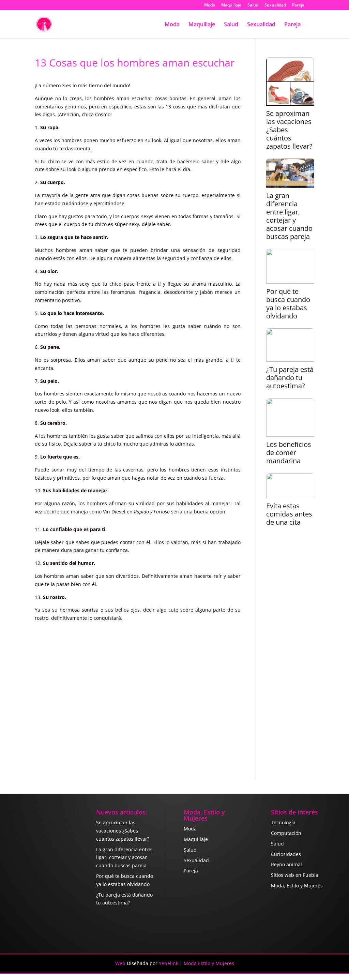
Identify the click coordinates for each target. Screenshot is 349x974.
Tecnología (283, 822)
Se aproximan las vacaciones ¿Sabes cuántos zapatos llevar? (289, 129)
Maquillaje (231, 5)
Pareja (298, 5)
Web (120, 963)
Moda (209, 5)
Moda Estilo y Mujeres (209, 963)
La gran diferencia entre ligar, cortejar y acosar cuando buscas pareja (289, 216)
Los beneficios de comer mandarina (288, 452)
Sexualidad (275, 5)
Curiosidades (286, 854)
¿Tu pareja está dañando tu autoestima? (290, 377)
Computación (286, 833)
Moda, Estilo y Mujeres (297, 885)
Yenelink (168, 963)
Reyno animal (286, 864)
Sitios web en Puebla (294, 875)
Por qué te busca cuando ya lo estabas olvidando (288, 303)
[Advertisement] (290, 657)
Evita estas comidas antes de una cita (289, 514)
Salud (252, 5)
